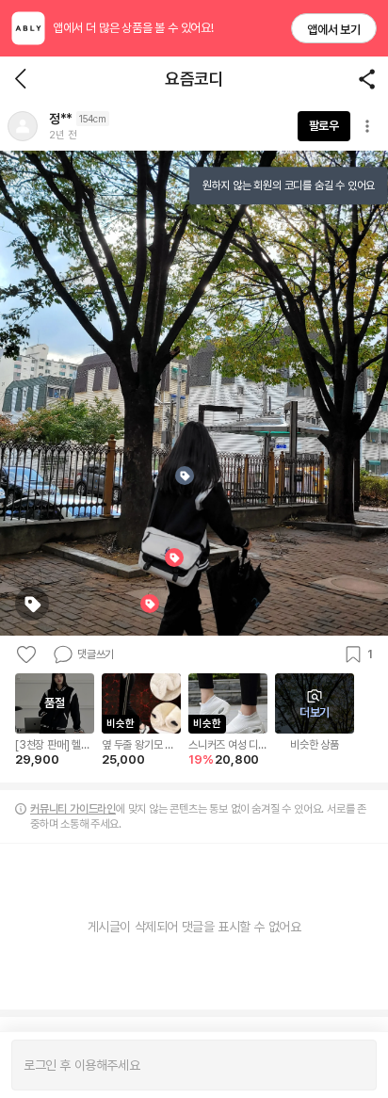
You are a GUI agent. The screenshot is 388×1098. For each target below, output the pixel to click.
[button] (23, 126)
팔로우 (324, 126)
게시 (353, 1065)
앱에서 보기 (334, 30)
